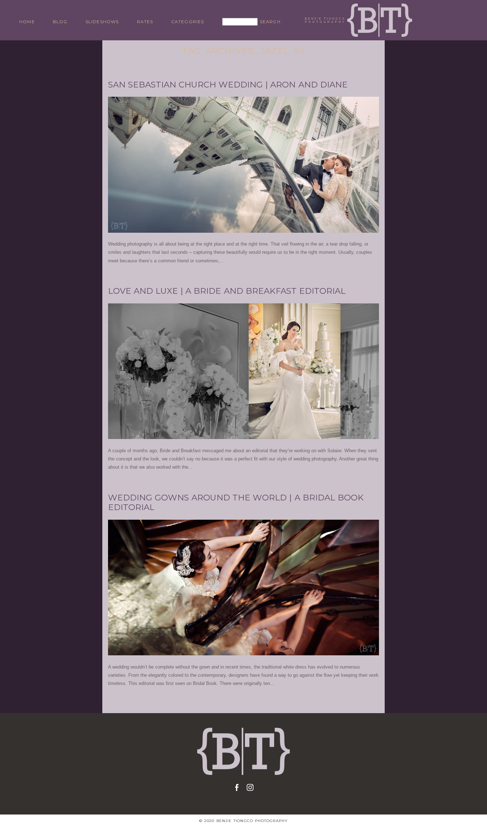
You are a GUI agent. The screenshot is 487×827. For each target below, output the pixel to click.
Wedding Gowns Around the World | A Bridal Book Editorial (236, 503)
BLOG (60, 21)
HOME (27, 21)
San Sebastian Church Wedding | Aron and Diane (228, 85)
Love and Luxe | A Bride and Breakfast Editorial (226, 291)
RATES (145, 21)
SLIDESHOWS (102, 21)
